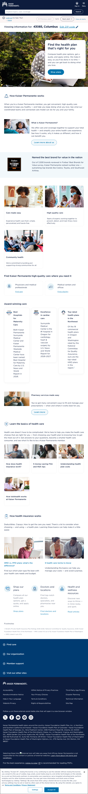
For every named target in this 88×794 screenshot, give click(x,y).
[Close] (84, 772)
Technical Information (74, 699)
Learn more (39, 412)
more (10, 20)
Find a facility (63, 292)
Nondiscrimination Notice (13, 694)
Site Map (69, 703)
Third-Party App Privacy (75, 690)
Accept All (51, 790)
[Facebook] (11, 717)
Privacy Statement (28, 785)
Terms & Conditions (39, 699)
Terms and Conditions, (13, 785)
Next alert (66, 19)
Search (78, 12)
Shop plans (56, 72)
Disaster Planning (73, 694)
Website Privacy (9, 703)
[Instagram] (31, 717)
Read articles (73, 612)
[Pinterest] (24, 717)
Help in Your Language (12, 699)
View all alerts (81, 19)
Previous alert (46, 19)
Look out (9, 18)
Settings (35, 790)
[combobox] (38, 12)
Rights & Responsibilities (41, 703)
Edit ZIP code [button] (68, 26)
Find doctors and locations (48, 612)
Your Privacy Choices (39, 694)
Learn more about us (44, 142)
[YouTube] (18, 717)
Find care (19, 292)
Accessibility (8, 690)
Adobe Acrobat (31, 763)
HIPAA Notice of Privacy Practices (44, 690)
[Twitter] (5, 717)
